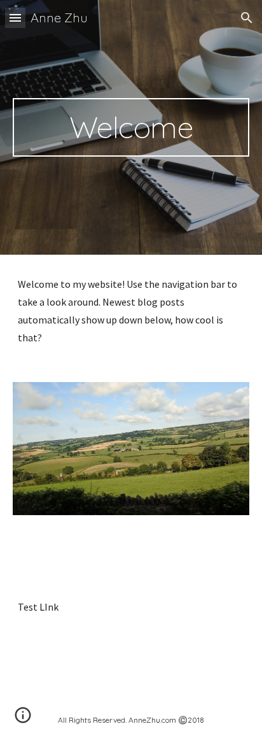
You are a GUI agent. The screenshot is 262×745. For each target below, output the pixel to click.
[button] (15, 17)
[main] (131, 127)
